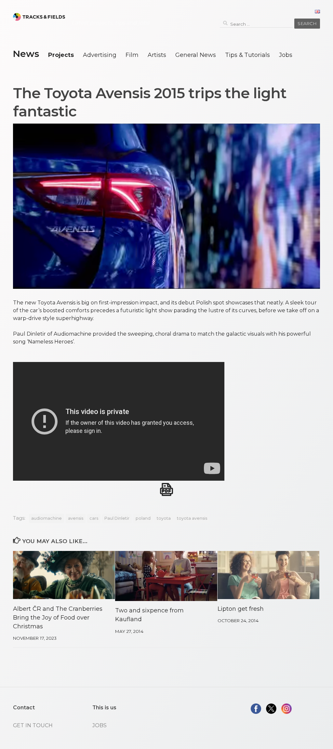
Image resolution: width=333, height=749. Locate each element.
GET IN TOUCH (33, 725)
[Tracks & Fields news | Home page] (39, 17)
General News (195, 54)
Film (132, 54)
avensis (75, 518)
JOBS (99, 725)
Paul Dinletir (116, 518)
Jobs (285, 54)
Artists (157, 54)
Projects (61, 54)
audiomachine (46, 518)
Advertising (99, 54)
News (26, 53)
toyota (164, 518)
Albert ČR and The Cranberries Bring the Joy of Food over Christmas (57, 617)
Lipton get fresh (241, 608)
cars (93, 518)
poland (143, 518)
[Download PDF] (166, 489)
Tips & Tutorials (247, 54)
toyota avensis (192, 518)
